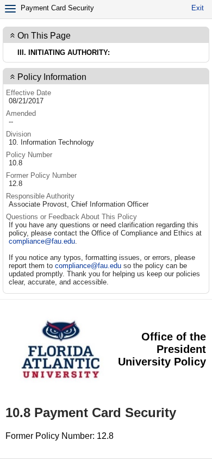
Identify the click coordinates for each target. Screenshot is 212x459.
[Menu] (10, 8)
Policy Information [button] (51, 77)
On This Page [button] (44, 35)
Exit (197, 8)
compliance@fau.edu (42, 241)
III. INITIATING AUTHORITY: (63, 52)
